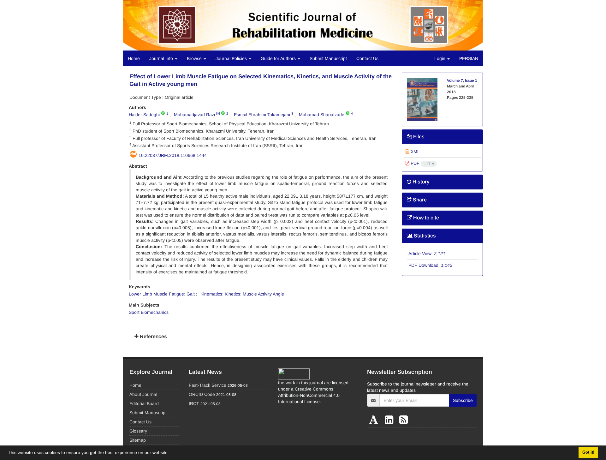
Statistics (424, 235)
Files (418, 136)
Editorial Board (144, 403)
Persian (468, 58)
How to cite (425, 217)
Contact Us (367, 58)
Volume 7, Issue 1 (462, 80)
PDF (422, 163)
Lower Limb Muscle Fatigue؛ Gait (162, 293)
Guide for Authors (279, 58)
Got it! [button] (588, 452)
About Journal (143, 394)
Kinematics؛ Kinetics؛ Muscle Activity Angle (242, 293)
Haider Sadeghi (144, 114)
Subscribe (463, 400)
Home (134, 58)
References (153, 336)
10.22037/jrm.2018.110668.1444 (173, 155)
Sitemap (137, 440)
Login (440, 58)
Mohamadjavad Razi (194, 114)
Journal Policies (232, 58)
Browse (195, 58)
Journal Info (161, 58)
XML (414, 151)
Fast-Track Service (207, 385)
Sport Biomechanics (149, 312)
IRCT (194, 403)
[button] (171, 453)
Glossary (138, 430)
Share (419, 199)
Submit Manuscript (328, 58)
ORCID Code (202, 394)
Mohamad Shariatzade (321, 114)
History (420, 181)
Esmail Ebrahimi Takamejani (262, 114)
